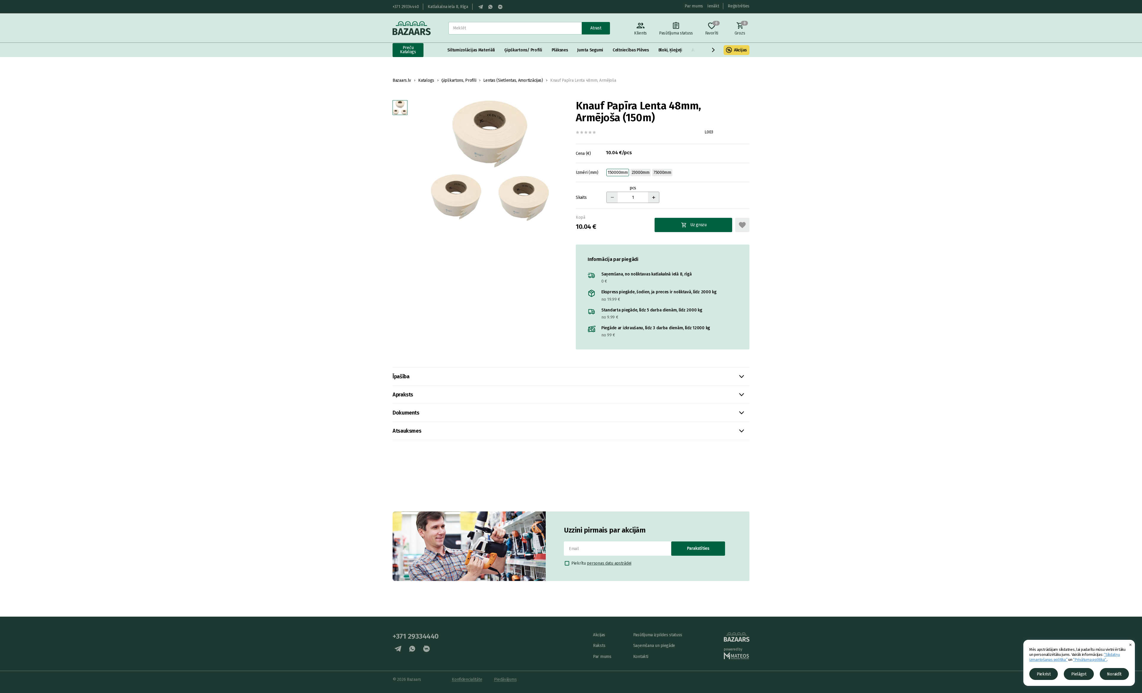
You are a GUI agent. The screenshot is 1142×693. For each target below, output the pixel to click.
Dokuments (406, 413)
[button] (713, 50)
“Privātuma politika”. (1090, 659)
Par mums (694, 6)
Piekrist (1044, 674)
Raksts (599, 645)
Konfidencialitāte (467, 679)
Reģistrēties (738, 6)
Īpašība (401, 376)
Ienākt (713, 6)
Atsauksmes (407, 431)
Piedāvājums (505, 679)
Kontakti (640, 656)
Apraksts (403, 394)
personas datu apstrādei (609, 563)
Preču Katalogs (408, 49)
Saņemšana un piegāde (654, 645)
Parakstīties (698, 548)
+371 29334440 (406, 6)
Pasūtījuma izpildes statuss (657, 634)
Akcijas (740, 50)
